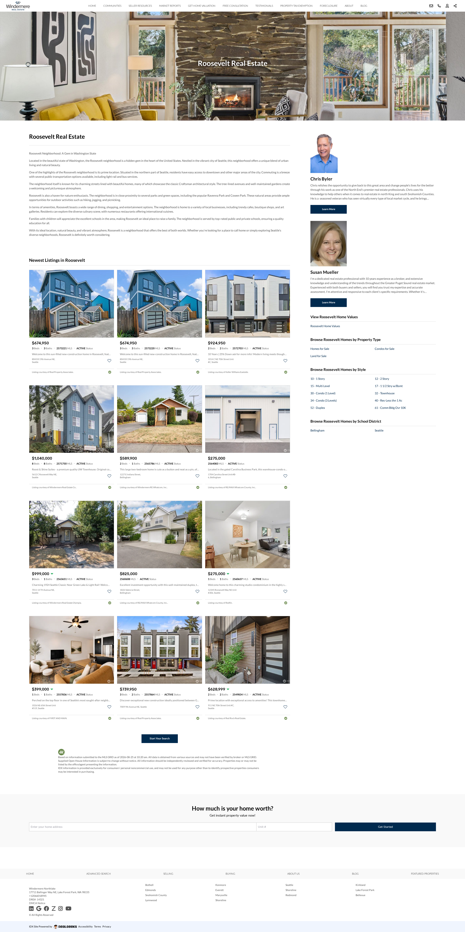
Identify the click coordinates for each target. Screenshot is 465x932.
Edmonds (150, 890)
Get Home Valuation (201, 5)
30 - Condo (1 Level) (322, 393)
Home (92, 5)
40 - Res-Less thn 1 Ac (388, 400)
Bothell (149, 884)
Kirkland (360, 884)
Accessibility (85, 926)
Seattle (379, 430)
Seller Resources (140, 5)
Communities (112, 5)
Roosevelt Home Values (325, 326)
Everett (219, 890)
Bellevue (360, 895)
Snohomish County (156, 895)
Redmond (291, 895)
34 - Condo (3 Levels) (323, 400)
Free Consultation (235, 5)
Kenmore (220, 884)
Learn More (328, 209)
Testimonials (264, 5)
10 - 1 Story (317, 378)
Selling (168, 873)
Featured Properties (425, 873)
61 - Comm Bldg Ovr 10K (390, 407)
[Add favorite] (109, 360)
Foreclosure (328, 5)
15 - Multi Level (320, 386)
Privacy (106, 926)
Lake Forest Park (365, 890)
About (349, 5)
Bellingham (317, 430)
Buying (230, 873)
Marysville (221, 895)
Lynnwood (151, 900)
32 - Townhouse (385, 393)
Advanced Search (98, 873)
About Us (293, 873)
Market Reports (170, 5)
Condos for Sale (384, 348)
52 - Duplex (317, 407)
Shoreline (291, 890)
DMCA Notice (37, 903)
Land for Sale (318, 356)
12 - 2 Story (382, 378)
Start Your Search (160, 738)
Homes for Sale (319, 348)
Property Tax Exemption (296, 5)
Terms (97, 926)
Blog (364, 5)
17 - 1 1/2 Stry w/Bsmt (389, 386)
